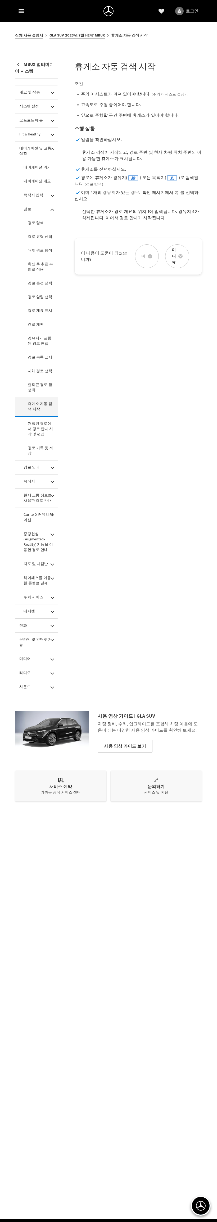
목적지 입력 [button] (33, 195)
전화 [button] (23, 625)
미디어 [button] (25, 658)
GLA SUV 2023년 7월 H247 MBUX (77, 35)
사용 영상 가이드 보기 (125, 746)
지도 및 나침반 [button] (36, 563)
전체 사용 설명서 (29, 35)
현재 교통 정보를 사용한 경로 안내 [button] (38, 498)
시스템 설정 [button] (29, 106)
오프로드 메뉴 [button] (31, 120)
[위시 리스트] (161, 11)
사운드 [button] (25, 686)
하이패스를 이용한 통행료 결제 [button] (37, 580)
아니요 (174, 256)
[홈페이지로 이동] (108, 11)
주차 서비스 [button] (33, 597)
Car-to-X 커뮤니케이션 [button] (38, 517)
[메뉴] (21, 11)
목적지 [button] (29, 481)
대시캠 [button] (29, 611)
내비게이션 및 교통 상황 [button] (35, 151)
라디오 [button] (25, 672)
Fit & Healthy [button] (29, 134)
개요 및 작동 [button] (29, 92)
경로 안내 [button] (31, 467)
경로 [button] (27, 209)
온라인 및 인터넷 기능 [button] (35, 642)
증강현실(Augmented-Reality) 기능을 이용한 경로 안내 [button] (38, 541)
